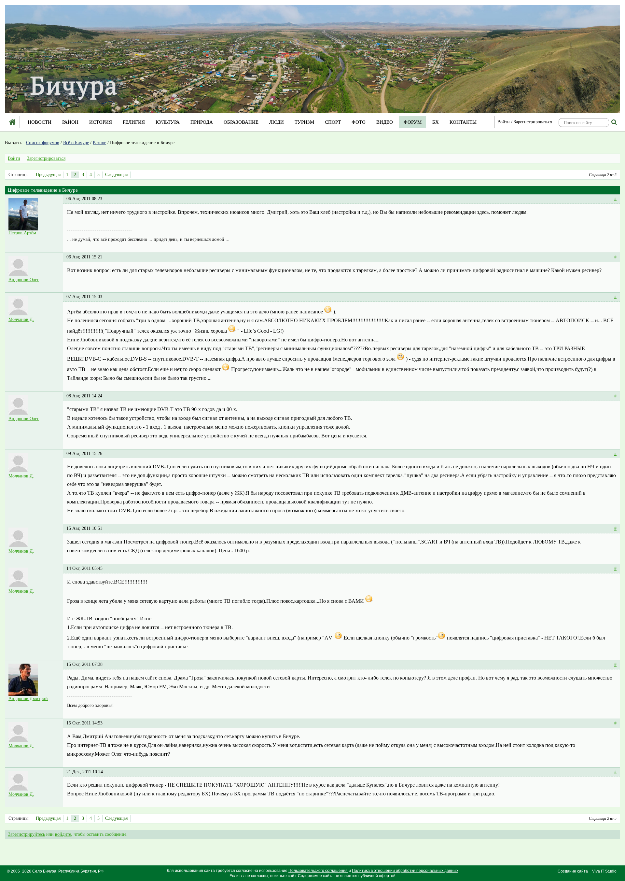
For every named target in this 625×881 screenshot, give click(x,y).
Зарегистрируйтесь (26, 834)
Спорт (333, 122)
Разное (99, 142)
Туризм (304, 122)
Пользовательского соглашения (318, 870)
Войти (503, 121)
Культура (168, 122)
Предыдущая (48, 174)
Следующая (116, 174)
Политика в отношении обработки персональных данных (405, 870)
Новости (39, 122)
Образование (241, 122)
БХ (435, 122)
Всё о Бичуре (76, 142)
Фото (359, 122)
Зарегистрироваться (533, 121)
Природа (201, 122)
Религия (134, 122)
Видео (384, 122)
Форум (413, 122)
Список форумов (42, 142)
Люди (276, 122)
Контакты (463, 122)
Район (70, 122)
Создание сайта (573, 871)
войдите (63, 834)
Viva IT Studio (604, 871)
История (100, 122)
